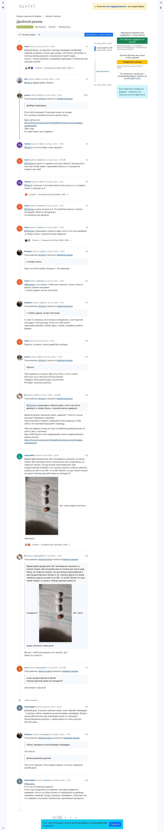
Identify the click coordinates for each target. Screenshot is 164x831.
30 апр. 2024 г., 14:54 (53, 357)
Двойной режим (64, 99)
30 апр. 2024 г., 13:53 (55, 206)
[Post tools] (86, 71)
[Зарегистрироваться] (161, 8)
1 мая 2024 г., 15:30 (54, 556)
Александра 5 (30, 707)
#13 (86, 357)
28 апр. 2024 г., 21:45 (51, 79)
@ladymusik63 (45, 559)
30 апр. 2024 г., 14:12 (46, 341)
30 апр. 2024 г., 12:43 (55, 182)
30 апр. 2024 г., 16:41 (50, 395)
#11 (86, 303)
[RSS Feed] (39, 34)
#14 (86, 395)
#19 (86, 734)
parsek (27, 95)
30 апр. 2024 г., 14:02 (55, 281)
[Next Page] (76, 817)
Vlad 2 (26, 46)
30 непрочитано (103, 71)
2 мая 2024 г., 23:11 (56, 668)
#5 (87, 160)
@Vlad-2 (28, 82)
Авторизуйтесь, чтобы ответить (98, 35)
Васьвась (28, 251)
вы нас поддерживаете (114, 6)
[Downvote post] (81, 71)
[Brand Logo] (27, 6)
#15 (86, 455)
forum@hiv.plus (138, 94)
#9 (87, 251)
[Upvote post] (73, 71)
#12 (86, 341)
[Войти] (161, 3)
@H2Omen (29, 163)
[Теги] (3, 8)
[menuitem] (161, 3)
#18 (86, 707)
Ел (25, 395)
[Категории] (3, 3)
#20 (86, 780)
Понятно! (115, 824)
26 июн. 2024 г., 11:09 (61, 734)
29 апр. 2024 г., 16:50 (55, 144)
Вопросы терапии (26, 27)
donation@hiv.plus (132, 78)
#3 (87, 95)
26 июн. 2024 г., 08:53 (52, 707)
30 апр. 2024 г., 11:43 (55, 160)
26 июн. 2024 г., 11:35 (61, 780)
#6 (87, 182)
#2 (87, 79)
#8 (87, 227)
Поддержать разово (132, 62)
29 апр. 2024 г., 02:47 (53, 95)
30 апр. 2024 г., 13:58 (56, 251)
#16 (86, 556)
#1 (87, 46)
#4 (87, 144)
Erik (25, 79)
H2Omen (27, 144)
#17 (86, 668)
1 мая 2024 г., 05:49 (50, 455)
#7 (87, 206)
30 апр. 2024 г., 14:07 (56, 303)
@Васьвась (29, 284)
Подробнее (48, 825)
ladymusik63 (29, 455)
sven (26, 668)
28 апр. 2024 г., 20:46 (46, 46)
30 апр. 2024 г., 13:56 (55, 227)
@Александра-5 (46, 738)
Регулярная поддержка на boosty (132, 40)
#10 (86, 281)
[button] (3, 828)
